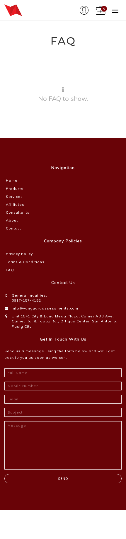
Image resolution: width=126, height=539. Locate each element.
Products (14, 188)
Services (14, 196)
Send (63, 479)
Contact (13, 228)
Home (12, 180)
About (12, 220)
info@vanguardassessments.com (45, 308)
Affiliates (15, 204)
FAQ (10, 270)
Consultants (18, 212)
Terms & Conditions (25, 262)
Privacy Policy (19, 253)
